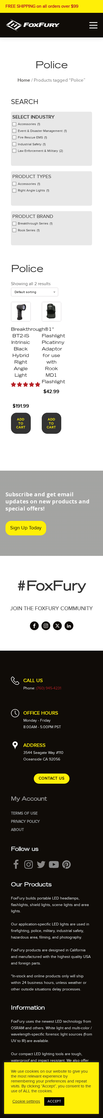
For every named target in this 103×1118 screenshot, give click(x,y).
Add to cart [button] (21, 423)
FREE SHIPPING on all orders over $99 (41, 6)
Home (24, 80)
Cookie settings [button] (26, 1101)
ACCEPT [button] (54, 1101)
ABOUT (17, 829)
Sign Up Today (25, 528)
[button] (25, 385)
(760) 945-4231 (48, 688)
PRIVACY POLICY (25, 821)
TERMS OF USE (24, 813)
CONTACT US (52, 778)
